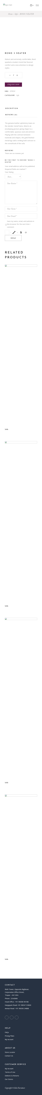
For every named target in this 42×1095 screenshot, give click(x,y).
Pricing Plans (9, 1036)
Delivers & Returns (12, 1076)
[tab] (11, 109)
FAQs (7, 1032)
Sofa (17, 95)
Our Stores (9, 1079)
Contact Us (9, 1056)
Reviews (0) (11, 115)
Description (11, 108)
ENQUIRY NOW (13, 84)
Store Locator (10, 1052)
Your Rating (9, 172)
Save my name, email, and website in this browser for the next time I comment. (20, 224)
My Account (9, 1039)
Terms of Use (10, 1072)
